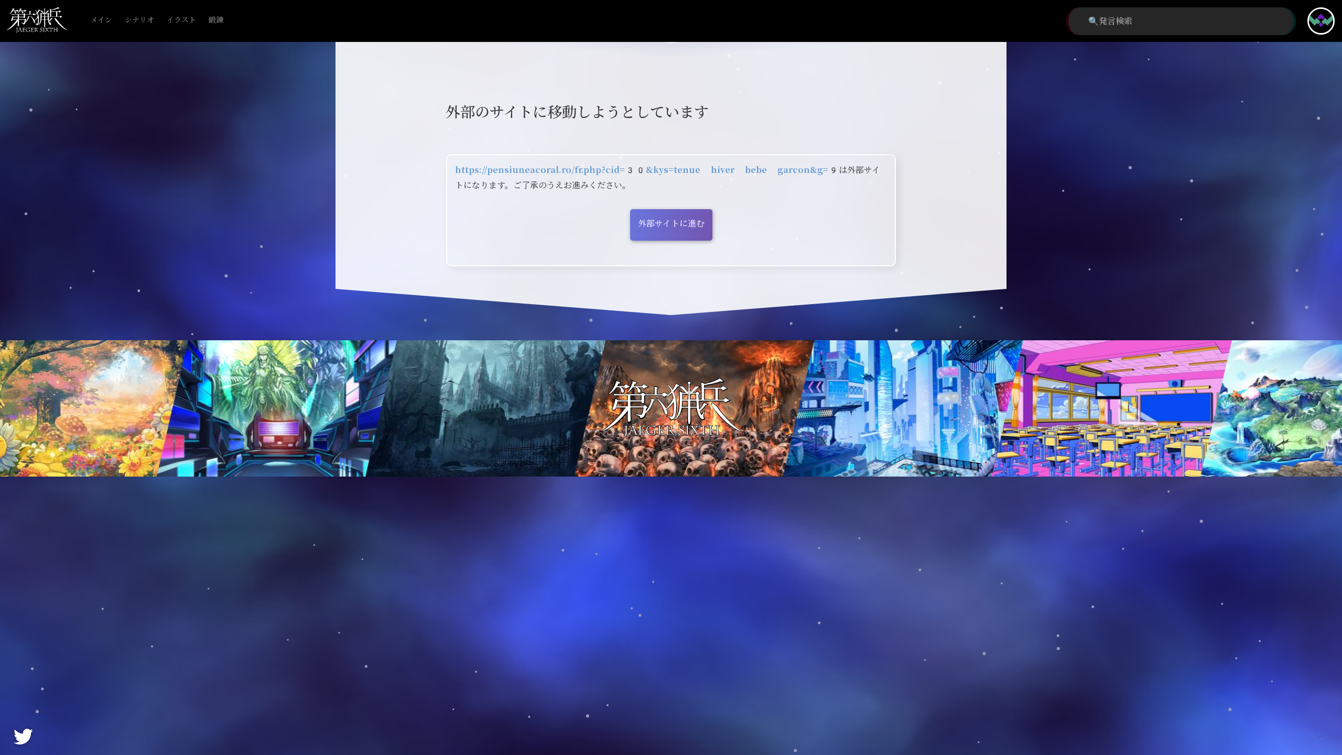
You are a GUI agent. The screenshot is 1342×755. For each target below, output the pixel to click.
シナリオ (139, 20)
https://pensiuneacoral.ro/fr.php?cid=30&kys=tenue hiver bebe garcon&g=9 (647, 170)
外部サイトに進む (671, 224)
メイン (101, 20)
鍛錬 (216, 20)
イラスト (181, 20)
